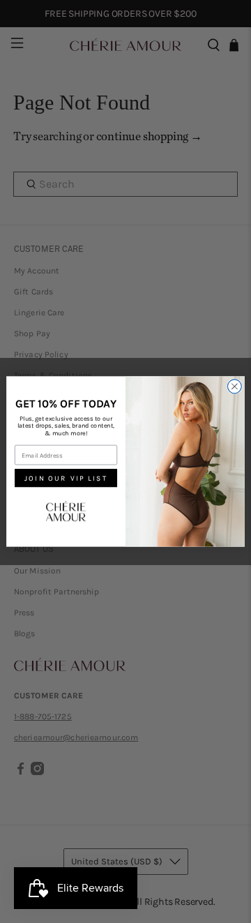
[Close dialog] (234, 386)
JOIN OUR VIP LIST (65, 478)
